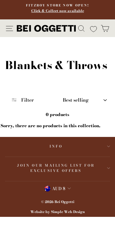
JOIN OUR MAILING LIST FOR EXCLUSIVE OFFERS (56, 168)
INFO (56, 146)
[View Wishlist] (92, 28)
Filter (27, 99)
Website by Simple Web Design (57, 212)
